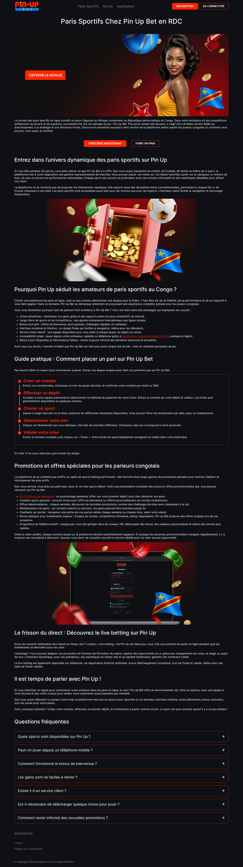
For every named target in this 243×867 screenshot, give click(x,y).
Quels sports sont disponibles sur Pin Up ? (54, 736)
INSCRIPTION (185, 6)
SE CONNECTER (213, 6)
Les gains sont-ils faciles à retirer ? (47, 777)
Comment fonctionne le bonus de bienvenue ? (57, 763)
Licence (18, 843)
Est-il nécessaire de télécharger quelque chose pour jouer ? (69, 804)
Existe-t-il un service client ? (42, 791)
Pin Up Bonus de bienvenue (37, 496)
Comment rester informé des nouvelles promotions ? (63, 818)
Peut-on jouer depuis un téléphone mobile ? (55, 750)
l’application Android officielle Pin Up (145, 336)
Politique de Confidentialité (28, 849)
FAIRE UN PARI (145, 143)
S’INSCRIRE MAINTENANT (105, 143)
